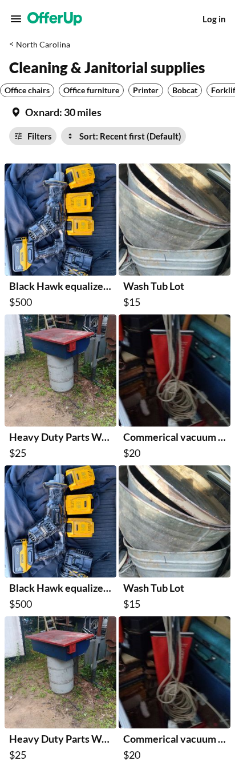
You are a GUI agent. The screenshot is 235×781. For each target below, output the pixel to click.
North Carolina (43, 44)
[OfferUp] (54, 19)
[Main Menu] (16, 19)
